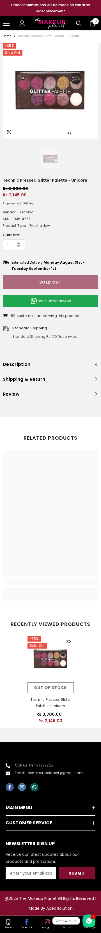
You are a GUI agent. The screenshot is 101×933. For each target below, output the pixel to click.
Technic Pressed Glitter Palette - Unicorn (51, 702)
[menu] (6, 23)
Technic (26, 212)
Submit (77, 873)
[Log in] (22, 23)
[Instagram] (22, 787)
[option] (50, 8)
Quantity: (11, 234)
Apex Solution (59, 908)
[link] (50, 582)
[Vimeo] (34, 787)
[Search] (78, 23)
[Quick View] (68, 641)
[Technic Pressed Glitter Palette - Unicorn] (50, 659)
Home (7, 36)
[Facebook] (10, 787)
